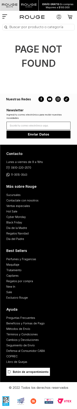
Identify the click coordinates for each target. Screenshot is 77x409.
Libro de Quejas (16, 361)
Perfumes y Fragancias (21, 259)
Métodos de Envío (18, 328)
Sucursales (13, 195)
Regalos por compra (19, 281)
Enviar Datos (38, 134)
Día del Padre (15, 239)
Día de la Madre (16, 228)
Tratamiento (14, 270)
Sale (9, 292)
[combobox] (38, 27)
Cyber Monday (16, 217)
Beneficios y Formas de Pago (25, 323)
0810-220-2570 (21, 167)
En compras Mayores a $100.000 (57, 6)
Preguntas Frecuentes (20, 317)
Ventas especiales (18, 206)
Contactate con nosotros (22, 200)
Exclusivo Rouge (17, 297)
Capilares (12, 275)
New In (10, 286)
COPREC (12, 356)
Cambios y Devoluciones (22, 339)
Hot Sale (11, 211)
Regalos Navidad (17, 233)
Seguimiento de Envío (20, 345)
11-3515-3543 (19, 174)
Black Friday (14, 222)
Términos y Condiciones (22, 334)
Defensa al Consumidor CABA (25, 350)
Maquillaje (12, 264)
